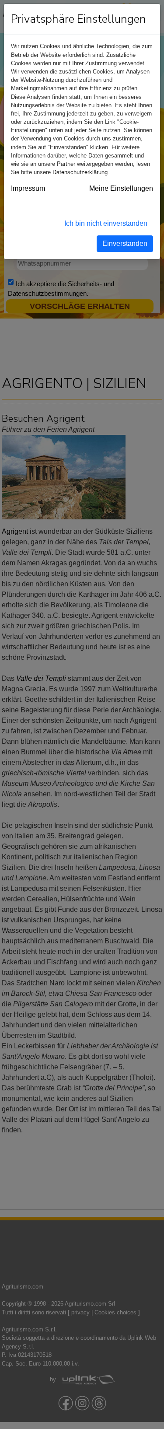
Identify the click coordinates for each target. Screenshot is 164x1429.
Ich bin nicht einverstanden (105, 223)
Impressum (28, 188)
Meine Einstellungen (121, 188)
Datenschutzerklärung (80, 172)
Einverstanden (124, 243)
